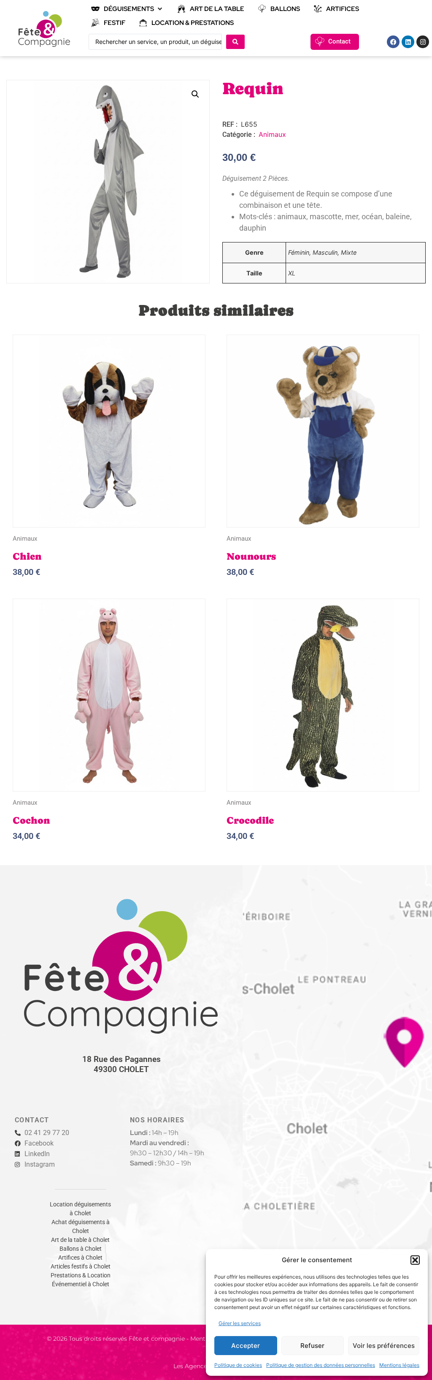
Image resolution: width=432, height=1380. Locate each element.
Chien (27, 556)
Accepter (245, 1346)
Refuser (312, 1346)
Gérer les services (240, 1323)
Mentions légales (399, 1365)
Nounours (251, 556)
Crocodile (250, 820)
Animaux (272, 134)
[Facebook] (393, 41)
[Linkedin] (408, 41)
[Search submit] (235, 42)
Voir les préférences (384, 1346)
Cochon (31, 820)
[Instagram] (422, 41)
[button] (415, 1260)
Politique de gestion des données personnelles (320, 1365)
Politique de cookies (238, 1365)
